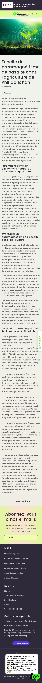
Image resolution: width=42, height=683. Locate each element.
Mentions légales (11, 554)
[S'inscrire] (35, 537)
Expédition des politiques (15, 568)
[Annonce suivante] (38, 5)
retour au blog (22, 501)
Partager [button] (8, 93)
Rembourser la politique (14, 563)
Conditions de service (13, 573)
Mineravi (11, 676)
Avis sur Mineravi (11, 578)
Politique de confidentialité (16, 559)
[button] (4, 14)
